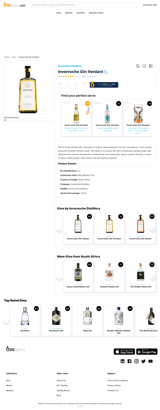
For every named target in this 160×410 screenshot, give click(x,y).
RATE (76, 88)
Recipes (9, 390)
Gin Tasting (62, 385)
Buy (84, 88)
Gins (14, 57)
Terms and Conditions (117, 380)
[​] (86, 4)
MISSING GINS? (96, 13)
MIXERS (68, 13)
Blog (59, 395)
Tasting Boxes (63, 390)
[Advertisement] (80, 34)
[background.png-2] (28, 120)
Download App (150, 4)
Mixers (9, 385)
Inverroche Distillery (80, 184)
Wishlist (60, 88)
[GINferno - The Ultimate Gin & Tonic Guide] (14, 8)
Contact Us (112, 390)
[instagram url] (144, 66)
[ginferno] (19, 350)
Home (6, 57)
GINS (58, 13)
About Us (61, 380)
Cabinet (68, 88)
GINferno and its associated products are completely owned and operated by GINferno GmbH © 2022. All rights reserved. (80, 404)
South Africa (84, 179)
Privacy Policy (114, 385)
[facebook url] (151, 66)
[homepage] (138, 66)
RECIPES (81, 13)
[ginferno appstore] (124, 351)
